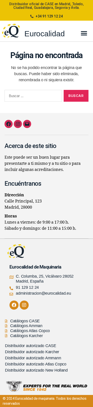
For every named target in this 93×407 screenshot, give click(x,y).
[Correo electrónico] (27, 124)
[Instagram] (18, 124)
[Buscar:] (32, 97)
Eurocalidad (44, 33)
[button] (84, 33)
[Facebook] (9, 124)
